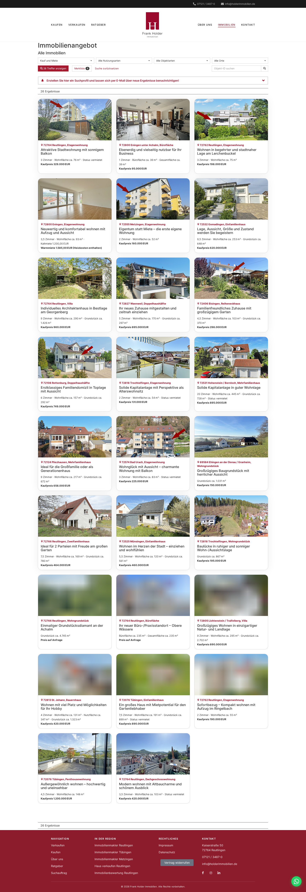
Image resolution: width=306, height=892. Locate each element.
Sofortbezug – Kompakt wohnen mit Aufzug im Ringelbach (226, 707)
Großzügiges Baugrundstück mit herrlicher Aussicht (223, 473)
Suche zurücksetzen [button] (107, 68)
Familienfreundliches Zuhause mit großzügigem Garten (224, 310)
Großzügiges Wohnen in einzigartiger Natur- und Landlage (227, 627)
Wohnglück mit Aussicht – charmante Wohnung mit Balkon (149, 469)
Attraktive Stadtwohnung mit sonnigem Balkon (72, 152)
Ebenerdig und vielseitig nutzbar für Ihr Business (150, 152)
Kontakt (248, 24)
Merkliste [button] (81, 68)
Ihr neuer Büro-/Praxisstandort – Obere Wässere (150, 627)
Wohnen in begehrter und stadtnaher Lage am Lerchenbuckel (226, 152)
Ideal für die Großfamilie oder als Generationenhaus (67, 469)
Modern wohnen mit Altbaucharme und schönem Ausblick (150, 786)
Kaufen (57, 24)
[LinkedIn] (219, 872)
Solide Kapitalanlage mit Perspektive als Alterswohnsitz (151, 389)
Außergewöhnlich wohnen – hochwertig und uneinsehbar (73, 786)
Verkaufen (77, 24)
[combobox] (66, 61)
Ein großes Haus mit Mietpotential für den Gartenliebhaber (152, 707)
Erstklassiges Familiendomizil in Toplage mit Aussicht (73, 389)
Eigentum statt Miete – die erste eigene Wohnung (150, 231)
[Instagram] (211, 872)
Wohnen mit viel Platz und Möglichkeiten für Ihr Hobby (73, 707)
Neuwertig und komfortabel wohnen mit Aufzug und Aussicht (73, 231)
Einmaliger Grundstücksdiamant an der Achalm (72, 627)
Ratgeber (98, 24)
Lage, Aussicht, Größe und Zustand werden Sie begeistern (225, 231)
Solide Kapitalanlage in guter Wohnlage (228, 387)
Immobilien (227, 24)
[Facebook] (203, 872)
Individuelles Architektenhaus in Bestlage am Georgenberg (74, 310)
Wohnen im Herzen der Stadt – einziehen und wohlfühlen (151, 548)
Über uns (205, 24)
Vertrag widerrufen (177, 862)
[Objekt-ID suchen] (264, 68)
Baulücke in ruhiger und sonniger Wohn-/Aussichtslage (223, 548)
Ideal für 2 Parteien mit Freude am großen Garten (74, 548)
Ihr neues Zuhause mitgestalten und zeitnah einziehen (147, 310)
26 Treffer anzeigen (54, 68)
